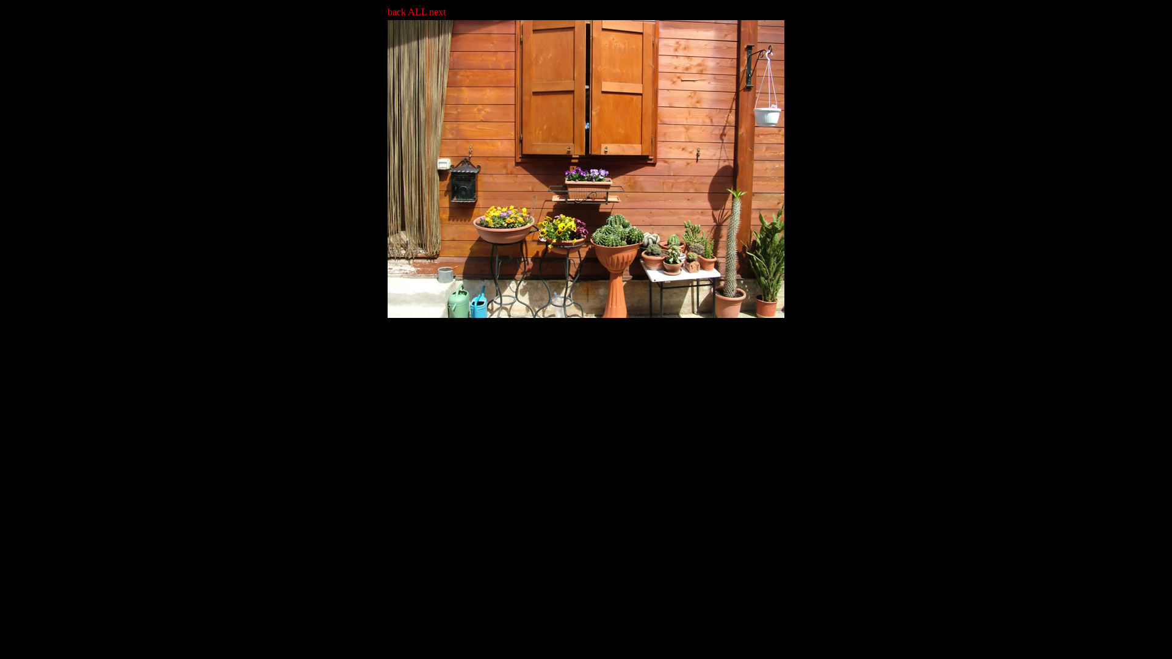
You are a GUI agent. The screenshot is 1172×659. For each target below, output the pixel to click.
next (436, 12)
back (398, 12)
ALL (417, 12)
